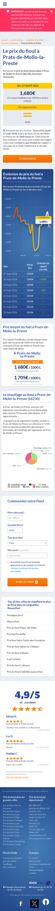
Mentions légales (36, 870)
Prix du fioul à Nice (11, 829)
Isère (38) (33, 820)
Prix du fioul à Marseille (13, 826)
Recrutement (34, 861)
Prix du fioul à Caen (11, 814)
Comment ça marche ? (12, 858)
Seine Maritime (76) (37, 835)
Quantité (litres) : (15, 524)
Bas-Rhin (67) (35, 805)
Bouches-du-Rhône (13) (39, 808)
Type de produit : (15, 537)
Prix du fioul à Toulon (12, 844)
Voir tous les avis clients (17, 777)
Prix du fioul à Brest (11, 811)
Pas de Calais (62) (37, 829)
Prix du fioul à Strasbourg (14, 841)
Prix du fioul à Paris (11, 832)
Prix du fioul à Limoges (12, 820)
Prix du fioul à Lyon (11, 823)
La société (33, 858)
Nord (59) (33, 826)
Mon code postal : (15, 512)
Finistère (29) (35, 811)
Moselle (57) (34, 823)
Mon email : (17, 550)
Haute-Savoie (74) (37, 817)
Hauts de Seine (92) (37, 814)
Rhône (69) (34, 832)
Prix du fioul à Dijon (11, 817)
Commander (27, 158)
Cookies (32, 873)
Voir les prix (24, 581)
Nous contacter (9, 867)
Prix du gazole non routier (40, 838)
